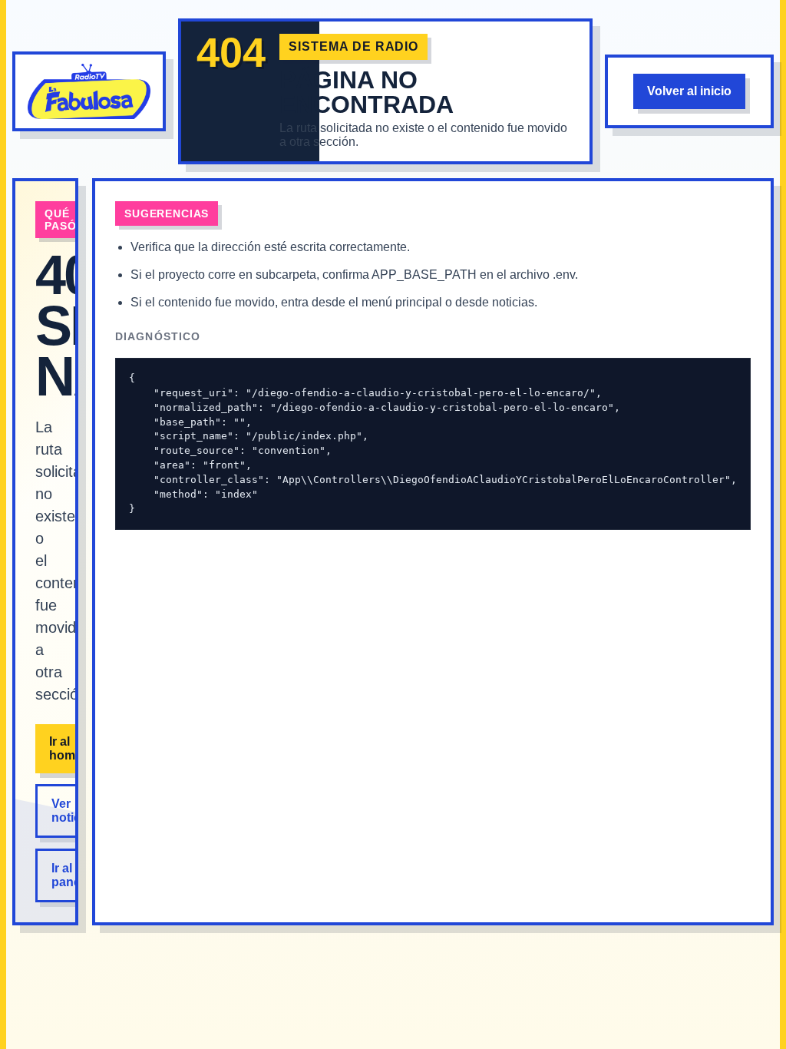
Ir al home (65, 748)
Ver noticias (74, 810)
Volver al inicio (689, 91)
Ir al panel (67, 875)
